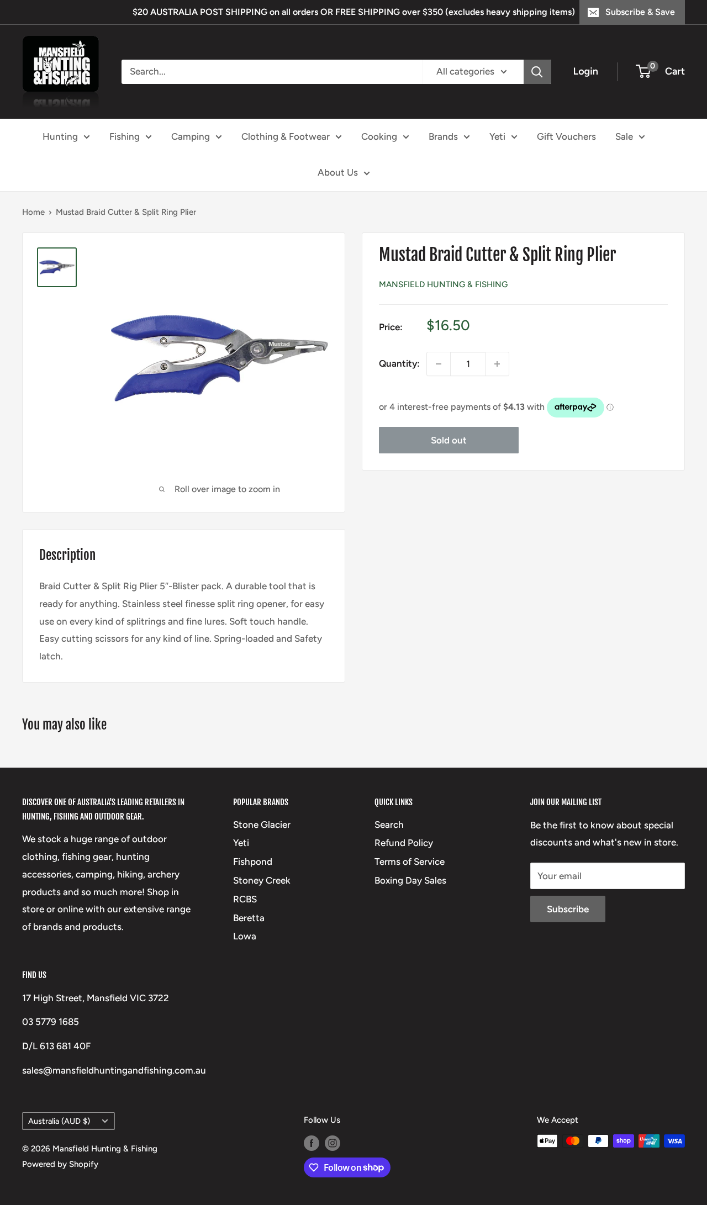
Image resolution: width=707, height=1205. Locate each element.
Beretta (249, 917)
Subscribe (568, 909)
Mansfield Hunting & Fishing (443, 284)
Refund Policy (403, 842)
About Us (338, 172)
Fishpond (252, 861)
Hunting (60, 135)
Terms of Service (409, 861)
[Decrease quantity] (438, 364)
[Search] (537, 72)
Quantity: (399, 363)
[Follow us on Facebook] (311, 1142)
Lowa (244, 936)
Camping (190, 135)
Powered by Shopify (60, 1164)
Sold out (449, 440)
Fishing (124, 135)
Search (389, 824)
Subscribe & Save (640, 12)
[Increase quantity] (497, 364)
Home (33, 212)
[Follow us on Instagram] (332, 1142)
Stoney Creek (262, 880)
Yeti (497, 135)
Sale (624, 135)
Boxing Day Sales (410, 880)
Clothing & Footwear (285, 135)
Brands (443, 135)
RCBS (245, 899)
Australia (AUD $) (59, 1121)
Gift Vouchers (566, 135)
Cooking (379, 135)
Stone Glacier (262, 824)
